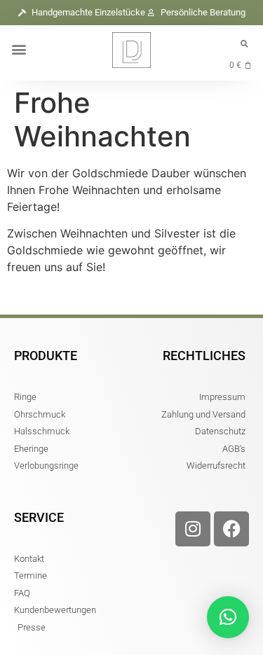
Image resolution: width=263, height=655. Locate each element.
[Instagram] (192, 528)
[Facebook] (231, 528)
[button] (18, 49)
